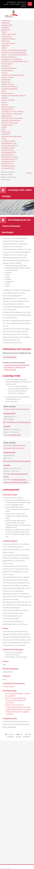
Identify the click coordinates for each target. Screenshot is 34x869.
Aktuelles (5, 105)
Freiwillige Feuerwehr (8, 43)
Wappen (4, 32)
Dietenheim (5, 27)
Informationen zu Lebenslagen (12, 114)
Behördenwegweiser (8, 107)
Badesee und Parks (8, 84)
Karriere (23, 4)
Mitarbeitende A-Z (7, 109)
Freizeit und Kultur (8, 77)
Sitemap (23, 6)
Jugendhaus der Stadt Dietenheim (13, 75)
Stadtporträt (5, 23)
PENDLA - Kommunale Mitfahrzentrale (14, 55)
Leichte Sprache (21, 2)
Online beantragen (10, 357)
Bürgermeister (6, 132)
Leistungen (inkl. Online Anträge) (12, 111)
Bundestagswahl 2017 (9, 166)
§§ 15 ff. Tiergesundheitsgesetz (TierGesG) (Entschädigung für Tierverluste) (15, 700)
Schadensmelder (7, 125)
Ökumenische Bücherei (9, 68)
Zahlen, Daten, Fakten (9, 34)
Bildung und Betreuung (9, 57)
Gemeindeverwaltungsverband (12, 136)
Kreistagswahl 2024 (8, 148)
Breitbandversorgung (8, 39)
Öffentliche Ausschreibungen (11, 120)
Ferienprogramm (7, 64)
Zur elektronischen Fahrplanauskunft (18, 422)
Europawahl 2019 (7, 164)
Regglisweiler (6, 30)
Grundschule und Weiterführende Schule (15, 61)
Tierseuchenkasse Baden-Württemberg (16, 409)
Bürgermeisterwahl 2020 (10, 157)
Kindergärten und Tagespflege (11, 59)
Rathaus (4, 102)
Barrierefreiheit (11, 2)
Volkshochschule (7, 71)
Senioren (4, 73)
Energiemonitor (7, 36)
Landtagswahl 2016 (8, 168)
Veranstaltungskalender (9, 89)
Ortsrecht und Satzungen (10, 123)
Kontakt (6, 4)
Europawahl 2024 (7, 150)
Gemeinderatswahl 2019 (10, 159)
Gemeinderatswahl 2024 (10, 145)
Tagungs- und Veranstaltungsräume (14, 96)
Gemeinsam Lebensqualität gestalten (14, 52)
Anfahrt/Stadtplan (14, 4)
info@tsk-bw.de (15, 435)
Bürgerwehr (5, 46)
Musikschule (6, 66)
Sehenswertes (6, 80)
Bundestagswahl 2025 (9, 143)
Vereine (4, 48)
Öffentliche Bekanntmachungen (12, 118)
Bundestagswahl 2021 (9, 152)
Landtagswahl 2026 (8, 141)
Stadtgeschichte (7, 25)
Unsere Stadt (6, 21)
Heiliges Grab (6, 82)
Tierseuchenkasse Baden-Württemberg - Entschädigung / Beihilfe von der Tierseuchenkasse (17, 367)
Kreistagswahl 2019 (8, 161)
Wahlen (4, 139)
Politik (4, 130)
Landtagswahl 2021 (8, 155)
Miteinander (5, 41)
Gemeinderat (6, 134)
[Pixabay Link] (17, 214)
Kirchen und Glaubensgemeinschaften (14, 50)
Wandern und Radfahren (10, 86)
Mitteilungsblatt (7, 116)
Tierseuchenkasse (9, 686)
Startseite (11, 172)
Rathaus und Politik (8, 100)
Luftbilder (5, 98)
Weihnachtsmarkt (7, 93)
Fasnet (4, 91)
